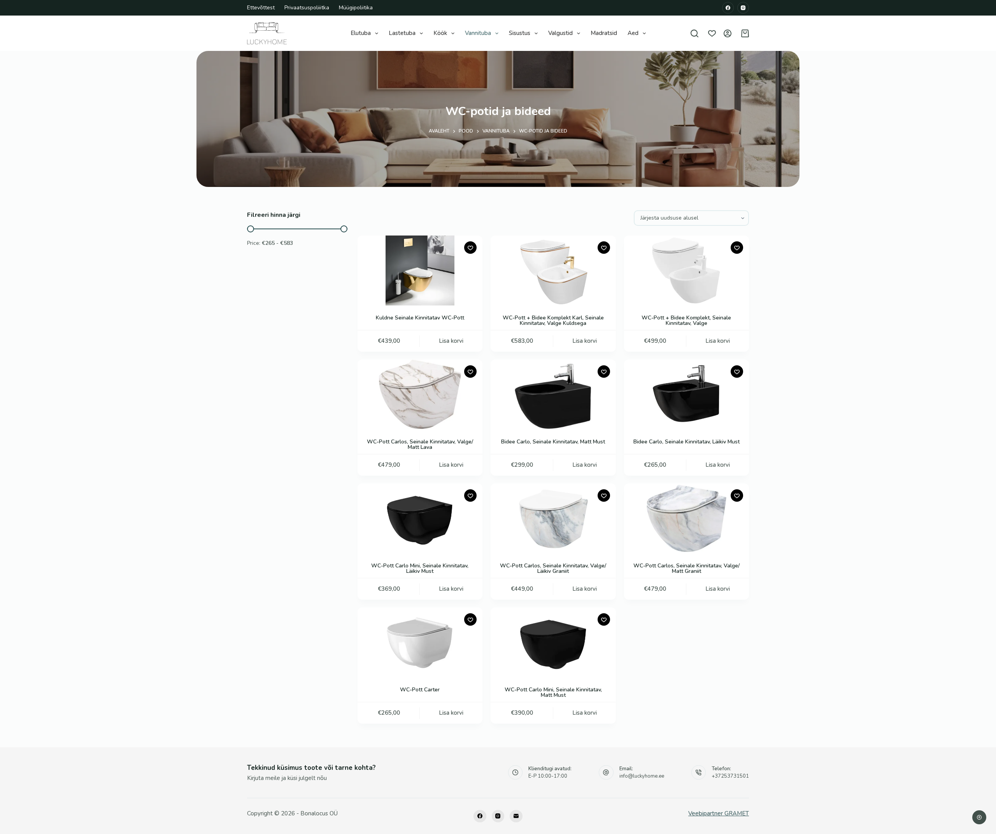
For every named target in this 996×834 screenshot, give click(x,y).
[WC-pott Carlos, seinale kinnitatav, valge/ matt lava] (420, 394)
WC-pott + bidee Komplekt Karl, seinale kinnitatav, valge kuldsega (553, 320)
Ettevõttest (261, 7)
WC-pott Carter (420, 689)
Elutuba (361, 33)
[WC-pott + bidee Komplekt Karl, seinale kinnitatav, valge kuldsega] (553, 270)
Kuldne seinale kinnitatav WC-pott (420, 317)
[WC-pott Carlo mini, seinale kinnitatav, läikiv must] (420, 518)
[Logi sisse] (727, 33)
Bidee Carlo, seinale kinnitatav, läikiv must (686, 441)
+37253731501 (730, 776)
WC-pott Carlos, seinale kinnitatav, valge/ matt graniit (686, 568)
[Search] (694, 33)
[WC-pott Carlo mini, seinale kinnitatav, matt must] (553, 642)
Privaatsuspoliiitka (306, 7)
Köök (440, 33)
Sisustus (519, 33)
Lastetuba (402, 33)
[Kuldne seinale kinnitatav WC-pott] (420, 270)
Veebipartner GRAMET (718, 813)
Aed (633, 33)
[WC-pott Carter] (420, 642)
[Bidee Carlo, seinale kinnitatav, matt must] (553, 394)
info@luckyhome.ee (641, 776)
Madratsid (604, 33)
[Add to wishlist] (470, 247)
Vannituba (478, 33)
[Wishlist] (712, 33)
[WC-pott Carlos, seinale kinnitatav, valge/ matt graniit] (686, 518)
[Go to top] (979, 817)
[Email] (516, 816)
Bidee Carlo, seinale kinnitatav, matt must (553, 441)
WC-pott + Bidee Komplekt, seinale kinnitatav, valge (686, 320)
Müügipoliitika (356, 7)
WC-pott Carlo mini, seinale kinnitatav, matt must (553, 692)
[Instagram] (743, 8)
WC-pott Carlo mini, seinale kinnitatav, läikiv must (419, 568)
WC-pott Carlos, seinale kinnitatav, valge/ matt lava (420, 444)
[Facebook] (728, 8)
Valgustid (560, 33)
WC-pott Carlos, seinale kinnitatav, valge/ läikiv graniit (553, 568)
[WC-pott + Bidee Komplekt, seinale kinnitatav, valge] (686, 270)
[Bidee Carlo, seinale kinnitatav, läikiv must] (686, 394)
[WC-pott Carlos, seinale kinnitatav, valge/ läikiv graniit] (553, 518)
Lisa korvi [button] (451, 341)
